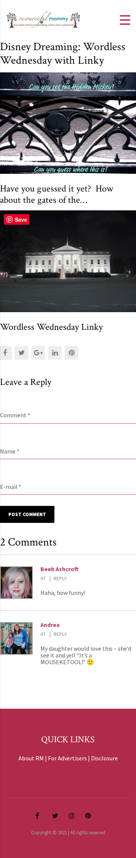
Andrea (50, 624)
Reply (60, 578)
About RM (31, 758)
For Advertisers (67, 758)
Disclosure (104, 758)
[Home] (43, 19)
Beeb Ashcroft (59, 569)
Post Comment (27, 514)
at (43, 578)
